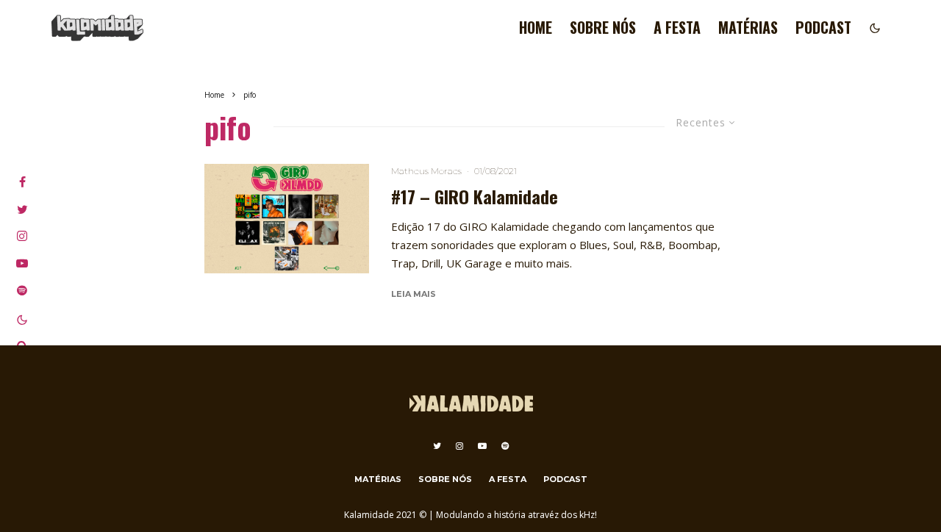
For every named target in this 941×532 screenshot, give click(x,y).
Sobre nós (603, 27)
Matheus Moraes (426, 170)
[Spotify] (505, 446)
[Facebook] (22, 182)
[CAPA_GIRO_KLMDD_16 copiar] (286, 218)
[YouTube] (482, 446)
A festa (677, 27)
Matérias (748, 27)
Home (535, 27)
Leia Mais (413, 294)
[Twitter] (437, 446)
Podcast (823, 27)
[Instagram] (459, 446)
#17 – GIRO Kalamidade (474, 196)
